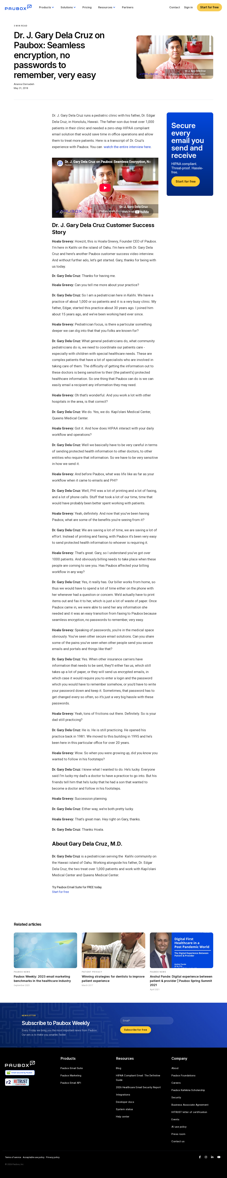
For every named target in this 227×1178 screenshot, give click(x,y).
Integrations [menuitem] (123, 1094)
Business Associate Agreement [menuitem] (189, 1104)
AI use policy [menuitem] (179, 1126)
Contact (174, 7)
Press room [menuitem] (178, 1134)
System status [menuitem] (124, 1109)
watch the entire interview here (127, 147)
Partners (127, 7)
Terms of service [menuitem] (13, 1157)
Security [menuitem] (176, 1097)
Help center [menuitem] (122, 1116)
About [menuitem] (175, 1068)
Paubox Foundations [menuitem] (183, 1075)
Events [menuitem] (175, 1119)
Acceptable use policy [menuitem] (33, 1157)
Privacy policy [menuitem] (52, 1157)
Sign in (188, 7)
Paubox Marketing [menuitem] (70, 1075)
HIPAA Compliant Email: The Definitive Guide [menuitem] (138, 1078)
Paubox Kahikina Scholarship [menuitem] (188, 1090)
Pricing (87, 7)
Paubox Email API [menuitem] (70, 1082)
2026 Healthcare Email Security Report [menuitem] (138, 1087)
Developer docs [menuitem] (125, 1101)
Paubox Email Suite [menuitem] (71, 1068)
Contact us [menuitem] (177, 1141)
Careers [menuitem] (176, 1082)
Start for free (209, 7)
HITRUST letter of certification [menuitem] (189, 1112)
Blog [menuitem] (118, 1068)
